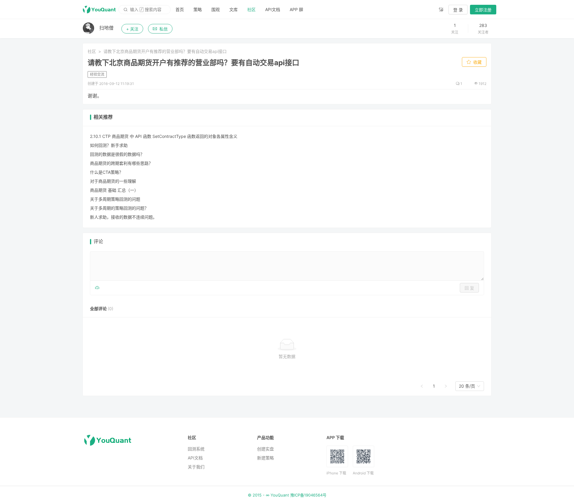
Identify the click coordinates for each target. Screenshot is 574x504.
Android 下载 (363, 473)
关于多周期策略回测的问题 (115, 199)
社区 (251, 9)
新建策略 (265, 457)
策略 (197, 9)
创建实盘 (265, 448)
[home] (99, 9)
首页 (179, 9)
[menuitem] (180, 9)
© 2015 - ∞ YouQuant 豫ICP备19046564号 (287, 495)
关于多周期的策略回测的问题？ (119, 208)
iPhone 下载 (336, 473)
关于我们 (196, 466)
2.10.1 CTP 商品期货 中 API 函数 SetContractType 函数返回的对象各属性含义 (163, 136)
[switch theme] (441, 9)
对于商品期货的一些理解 (113, 181)
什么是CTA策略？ (106, 172)
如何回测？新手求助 (109, 145)
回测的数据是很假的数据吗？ (117, 154)
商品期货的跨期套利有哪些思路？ (121, 163)
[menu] (302, 9)
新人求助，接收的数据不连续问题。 (123, 217)
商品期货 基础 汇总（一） (114, 190)
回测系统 (196, 448)
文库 (233, 9)
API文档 (272, 9)
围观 (215, 9)
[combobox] (467, 386)
